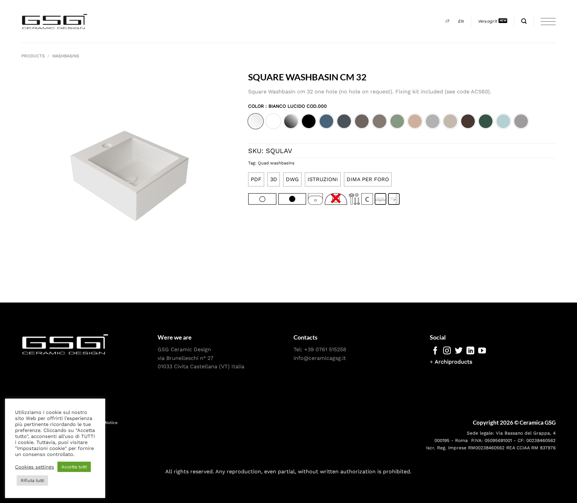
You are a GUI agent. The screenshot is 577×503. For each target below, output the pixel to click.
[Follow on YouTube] (482, 351)
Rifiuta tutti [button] (32, 480)
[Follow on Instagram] (447, 351)
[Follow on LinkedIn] (470, 351)
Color (287, 106)
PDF (256, 179)
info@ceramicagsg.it (320, 358)
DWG (292, 179)
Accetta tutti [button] (74, 466)
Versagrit (487, 21)
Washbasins (65, 55)
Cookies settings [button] (34, 467)
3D (273, 179)
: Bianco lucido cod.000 (295, 106)
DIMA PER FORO (368, 179)
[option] (255, 121)
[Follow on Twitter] (458, 351)
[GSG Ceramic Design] (54, 21)
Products (33, 55)
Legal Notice (105, 422)
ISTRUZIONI (323, 179)
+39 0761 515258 (325, 349)
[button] (524, 21)
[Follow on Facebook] (435, 351)
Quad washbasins (276, 162)
